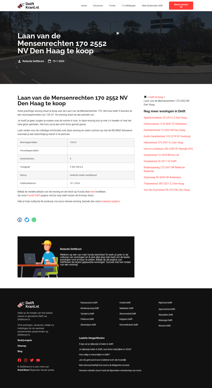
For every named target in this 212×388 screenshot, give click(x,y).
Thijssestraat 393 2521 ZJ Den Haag (164, 183)
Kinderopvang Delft (90, 308)
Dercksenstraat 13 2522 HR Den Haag (164, 130)
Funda (112, 5)
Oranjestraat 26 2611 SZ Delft (160, 161)
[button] (20, 220)
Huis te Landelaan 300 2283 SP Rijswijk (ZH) (168, 148)
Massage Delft (165, 320)
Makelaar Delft (126, 308)
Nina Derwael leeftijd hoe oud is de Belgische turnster (104, 365)
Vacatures (98, 5)
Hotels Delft (125, 302)
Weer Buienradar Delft (152, 5)
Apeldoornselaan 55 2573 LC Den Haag (165, 117)
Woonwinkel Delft (128, 313)
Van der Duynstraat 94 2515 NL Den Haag (167, 189)
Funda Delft (33, 195)
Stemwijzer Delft (88, 324)
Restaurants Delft (89, 302)
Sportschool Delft (167, 309)
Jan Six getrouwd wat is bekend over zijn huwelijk (102, 360)
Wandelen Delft (166, 315)
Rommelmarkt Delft (129, 324)
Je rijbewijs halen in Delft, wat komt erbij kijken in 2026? (105, 349)
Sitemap (22, 346)
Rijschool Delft (165, 302)
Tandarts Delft (87, 313)
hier (93, 191)
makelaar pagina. (110, 201)
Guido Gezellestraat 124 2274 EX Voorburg (167, 136)
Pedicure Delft (87, 319)
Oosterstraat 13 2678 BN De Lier (161, 154)
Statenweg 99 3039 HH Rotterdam (162, 177)
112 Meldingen (129, 5)
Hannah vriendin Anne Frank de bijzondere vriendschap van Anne (110, 370)
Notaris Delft (165, 325)
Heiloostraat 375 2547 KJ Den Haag (163, 142)
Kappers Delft (126, 319)
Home (84, 5)
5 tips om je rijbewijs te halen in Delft (96, 344)
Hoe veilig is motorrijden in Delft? (94, 354)
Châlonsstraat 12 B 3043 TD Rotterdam (165, 123)
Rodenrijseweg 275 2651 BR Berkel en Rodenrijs (164, 169)
